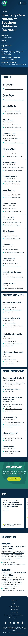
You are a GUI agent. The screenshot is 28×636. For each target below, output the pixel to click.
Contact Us (14, 600)
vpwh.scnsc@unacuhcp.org (13, 197)
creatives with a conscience (18, 632)
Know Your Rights (14, 606)
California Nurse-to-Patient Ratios (14, 615)
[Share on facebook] (5, 622)
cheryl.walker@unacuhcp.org (13, 438)
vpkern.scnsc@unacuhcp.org (13, 156)
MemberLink (10, 64)
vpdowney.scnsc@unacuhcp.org (14, 142)
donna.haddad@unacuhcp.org (13, 389)
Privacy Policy (14, 612)
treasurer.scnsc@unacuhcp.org (14, 288)
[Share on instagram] (14, 622)
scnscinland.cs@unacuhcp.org (14, 325)
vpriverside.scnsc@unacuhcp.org (14, 252)
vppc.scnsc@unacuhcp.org (13, 184)
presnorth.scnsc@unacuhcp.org (14, 89)
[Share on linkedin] (9, 622)
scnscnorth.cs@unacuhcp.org (13, 310)
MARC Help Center (14, 618)
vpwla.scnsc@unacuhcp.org (13, 211)
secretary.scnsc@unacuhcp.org (14, 277)
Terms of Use (14, 609)
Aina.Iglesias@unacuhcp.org (13, 451)
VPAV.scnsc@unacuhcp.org (13, 113)
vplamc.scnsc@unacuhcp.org (13, 170)
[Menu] (24, 3)
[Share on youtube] (18, 622)
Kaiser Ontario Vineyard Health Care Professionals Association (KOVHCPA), (11, 584)
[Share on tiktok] (22, 622)
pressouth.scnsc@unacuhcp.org (14, 100)
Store (14, 603)
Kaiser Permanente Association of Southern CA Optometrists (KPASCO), (13, 558)
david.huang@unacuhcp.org (13, 424)
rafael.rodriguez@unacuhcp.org (14, 409)
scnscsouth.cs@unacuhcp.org (13, 343)
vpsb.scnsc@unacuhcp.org (13, 238)
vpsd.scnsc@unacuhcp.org (13, 266)
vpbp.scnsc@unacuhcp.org (13, 127)
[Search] (20, 3)
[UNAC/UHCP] (4, 3)
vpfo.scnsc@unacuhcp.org (12, 225)
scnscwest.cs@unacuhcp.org (13, 362)
